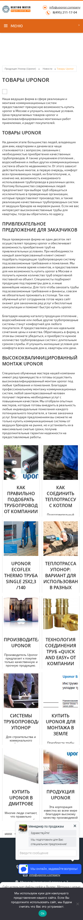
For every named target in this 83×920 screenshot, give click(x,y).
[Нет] (77, 904)
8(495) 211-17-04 (65, 12)
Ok (43, 913)
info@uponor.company (64, 7)
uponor (8, 833)
